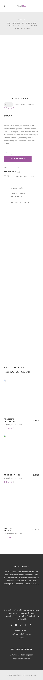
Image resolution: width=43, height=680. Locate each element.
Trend (17, 172)
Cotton (25, 176)
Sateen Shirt (12, 475)
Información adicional (18, 195)
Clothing (18, 176)
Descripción (17, 188)
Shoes (31, 176)
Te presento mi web (21, 659)
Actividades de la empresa (21, 655)
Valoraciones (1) (20, 203)
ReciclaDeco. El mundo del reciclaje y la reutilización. (21, 24)
